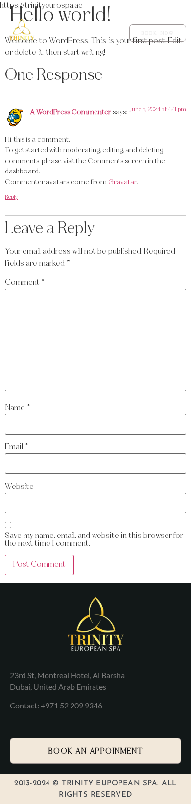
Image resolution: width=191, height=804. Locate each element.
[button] (108, 33)
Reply (11, 197)
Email (16, 447)
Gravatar (122, 182)
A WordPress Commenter (70, 112)
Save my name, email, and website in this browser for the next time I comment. (94, 539)
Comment (24, 282)
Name (17, 408)
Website (19, 486)
